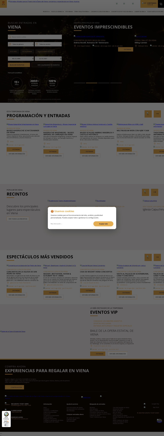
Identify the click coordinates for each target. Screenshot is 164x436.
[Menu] (9, 412)
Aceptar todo (103, 224)
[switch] (6, 425)
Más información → (56, 223)
